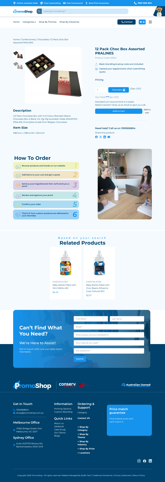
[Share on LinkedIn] (104, 136)
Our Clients (60, 432)
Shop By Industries (69, 22)
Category (82, 412)
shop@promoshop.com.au (30, 413)
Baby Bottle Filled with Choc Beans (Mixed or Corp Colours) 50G (98, 288)
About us (59, 423)
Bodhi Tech (86, 475)
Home (16, 22)
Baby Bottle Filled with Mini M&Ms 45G (64, 286)
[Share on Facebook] (96, 136)
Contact (128, 22)
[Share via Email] (109, 136)
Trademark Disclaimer (103, 475)
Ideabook (59, 426)
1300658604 (22, 410)
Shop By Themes (47, 22)
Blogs (57, 436)
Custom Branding (63, 412)
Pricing (99, 79)
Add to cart (147, 111)
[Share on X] (100, 136)
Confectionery (28, 39)
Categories (28, 22)
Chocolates (43, 39)
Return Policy (139, 475)
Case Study (60, 429)
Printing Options (62, 409)
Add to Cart (119, 111)
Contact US (84, 418)
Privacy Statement (122, 475)
